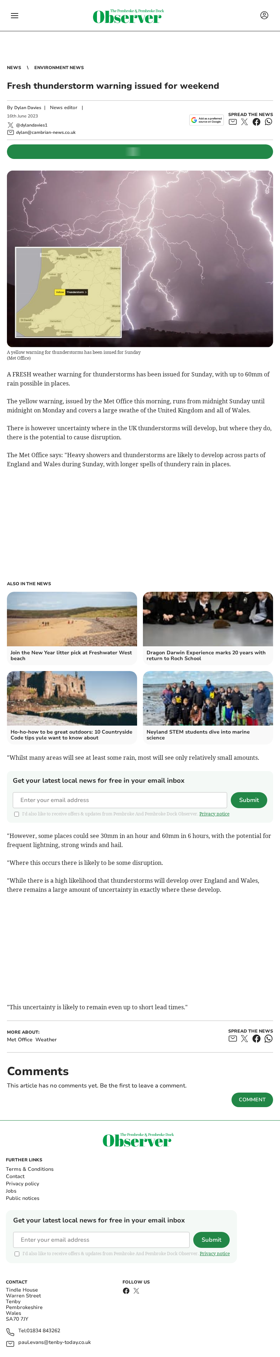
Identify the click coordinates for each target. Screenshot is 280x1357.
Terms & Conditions (30, 1169)
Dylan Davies (27, 108)
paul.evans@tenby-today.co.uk (54, 1343)
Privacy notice (214, 814)
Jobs (11, 1191)
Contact (15, 1176)
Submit (249, 800)
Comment (252, 1099)
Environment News (59, 68)
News (14, 68)
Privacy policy (22, 1183)
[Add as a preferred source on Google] (206, 120)
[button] (14, 15)
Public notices (22, 1198)
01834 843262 (43, 1331)
